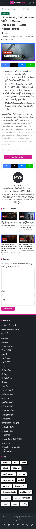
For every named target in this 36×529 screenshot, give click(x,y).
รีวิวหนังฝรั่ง (25, 9)
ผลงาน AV (6, 498)
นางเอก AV (6, 486)
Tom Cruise (9, 153)
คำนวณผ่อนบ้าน (7, 427)
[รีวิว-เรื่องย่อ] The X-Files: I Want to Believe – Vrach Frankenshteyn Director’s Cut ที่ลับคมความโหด (27, 224)
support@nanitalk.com (10, 329)
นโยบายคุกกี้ (16, 517)
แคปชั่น (24, 504)
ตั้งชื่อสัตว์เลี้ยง (6, 378)
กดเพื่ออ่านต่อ (17, 157)
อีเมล (3, 300)
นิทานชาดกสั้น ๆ (20, 486)
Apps (3, 366)
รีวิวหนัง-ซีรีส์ (14, 9)
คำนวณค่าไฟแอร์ (7, 414)
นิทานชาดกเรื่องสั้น (9, 492)
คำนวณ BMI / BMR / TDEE (11, 439)
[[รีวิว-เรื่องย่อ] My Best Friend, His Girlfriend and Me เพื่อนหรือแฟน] (27, 239)
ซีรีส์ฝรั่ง (5, 468)
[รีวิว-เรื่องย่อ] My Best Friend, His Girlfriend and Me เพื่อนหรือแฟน (25, 246)
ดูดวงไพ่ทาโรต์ (6, 402)
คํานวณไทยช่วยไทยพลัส (10, 447)
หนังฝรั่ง (5, 504)
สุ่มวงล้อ (4, 386)
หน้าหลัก (4, 338)
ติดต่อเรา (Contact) (8, 325)
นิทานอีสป (5, 398)
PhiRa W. (6, 33)
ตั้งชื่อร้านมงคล (7, 394)
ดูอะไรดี (4, 354)
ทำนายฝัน (5, 382)
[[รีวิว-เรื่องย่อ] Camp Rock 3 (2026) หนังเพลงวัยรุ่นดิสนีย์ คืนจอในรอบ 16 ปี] (9, 216)
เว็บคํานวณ (5, 443)
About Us (4, 333)
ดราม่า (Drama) (8, 474)
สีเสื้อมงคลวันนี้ (7, 406)
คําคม (24, 462)
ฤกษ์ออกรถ (5, 435)
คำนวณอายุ (5, 418)
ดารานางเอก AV (8, 480)
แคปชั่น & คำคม (7, 346)
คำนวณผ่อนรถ (7, 431)
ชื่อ (3, 291)
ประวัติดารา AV (25, 492)
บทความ (4, 342)
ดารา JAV (22, 474)
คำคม (15, 462)
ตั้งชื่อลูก (4, 374)
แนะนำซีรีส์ (5, 362)
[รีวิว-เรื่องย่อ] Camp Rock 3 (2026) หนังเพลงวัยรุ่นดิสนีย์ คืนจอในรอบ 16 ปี (9, 224)
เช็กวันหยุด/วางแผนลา (10, 423)
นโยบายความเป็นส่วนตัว (26, 517)
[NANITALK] (18, 3)
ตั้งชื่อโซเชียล (6, 370)
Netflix (6, 462)
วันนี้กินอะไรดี (6, 451)
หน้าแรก (6, 9)
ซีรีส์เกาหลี (16, 468)
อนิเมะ (15, 504)
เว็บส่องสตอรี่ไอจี (7, 410)
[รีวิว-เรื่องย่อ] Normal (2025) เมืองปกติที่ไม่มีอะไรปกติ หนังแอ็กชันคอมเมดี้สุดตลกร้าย (9, 247)
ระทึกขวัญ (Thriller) (22, 498)
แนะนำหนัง (5, 358)
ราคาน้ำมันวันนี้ (7, 390)
